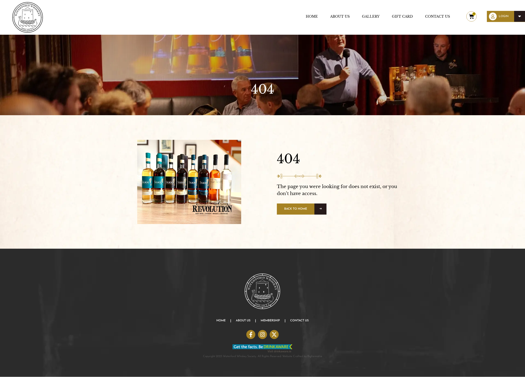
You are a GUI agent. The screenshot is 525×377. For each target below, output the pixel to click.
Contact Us (437, 16)
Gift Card (402, 16)
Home (312, 16)
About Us (340, 16)
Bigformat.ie (314, 356)
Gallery (371, 16)
